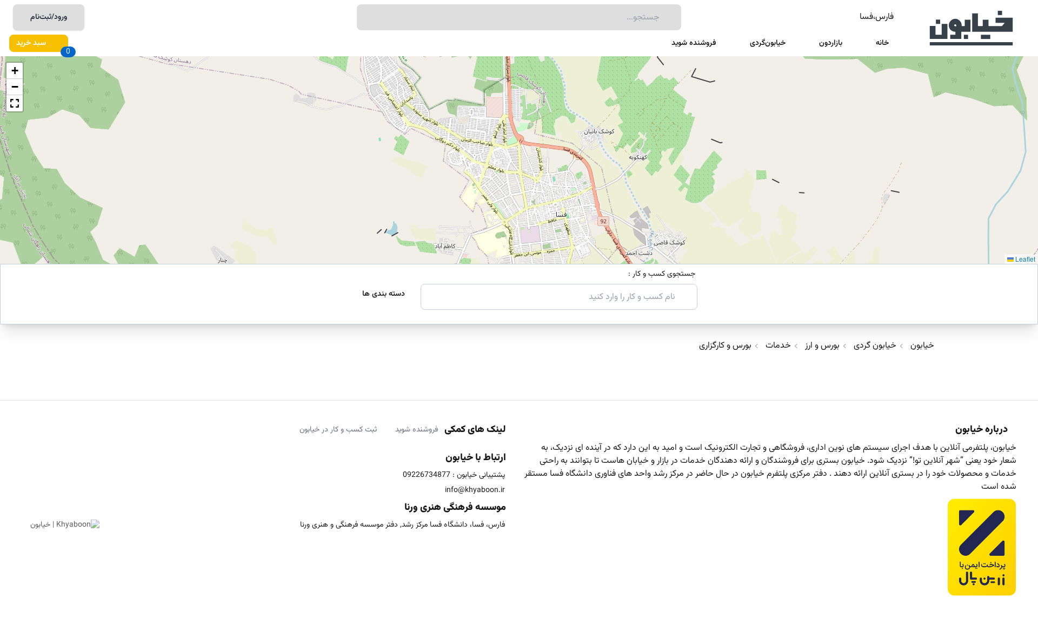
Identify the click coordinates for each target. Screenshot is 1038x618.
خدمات (778, 346)
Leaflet (1024, 258)
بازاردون (830, 43)
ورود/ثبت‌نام (48, 17)
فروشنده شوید (693, 43)
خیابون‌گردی (768, 43)
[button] (14, 71)
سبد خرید (31, 43)
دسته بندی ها (383, 294)
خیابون (922, 346)
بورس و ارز (822, 346)
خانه (882, 43)
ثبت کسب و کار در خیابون (338, 429)
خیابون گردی (875, 346)
